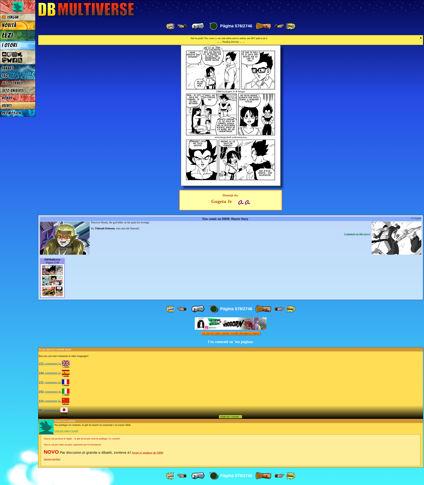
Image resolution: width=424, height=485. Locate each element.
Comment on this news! (357, 234)
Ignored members (52, 459)
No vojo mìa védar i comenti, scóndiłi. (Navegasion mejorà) (230, 333)
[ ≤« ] (182, 26)
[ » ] (263, 26)
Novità (9, 25)
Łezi (7, 35)
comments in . (55, 363)
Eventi (7, 106)
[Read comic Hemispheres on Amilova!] (241, 202)
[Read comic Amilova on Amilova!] (247, 202)
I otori (9, 45)
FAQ (5, 76)
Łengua (12, 17)
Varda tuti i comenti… (230, 417)
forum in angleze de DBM (147, 452)
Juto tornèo (12, 83)
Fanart (7, 68)
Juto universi (13, 90)
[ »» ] (290, 26)
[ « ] (198, 26)
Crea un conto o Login (66, 430)
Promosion (11, 113)
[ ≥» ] (279, 26)
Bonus (7, 98)
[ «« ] (171, 26)
